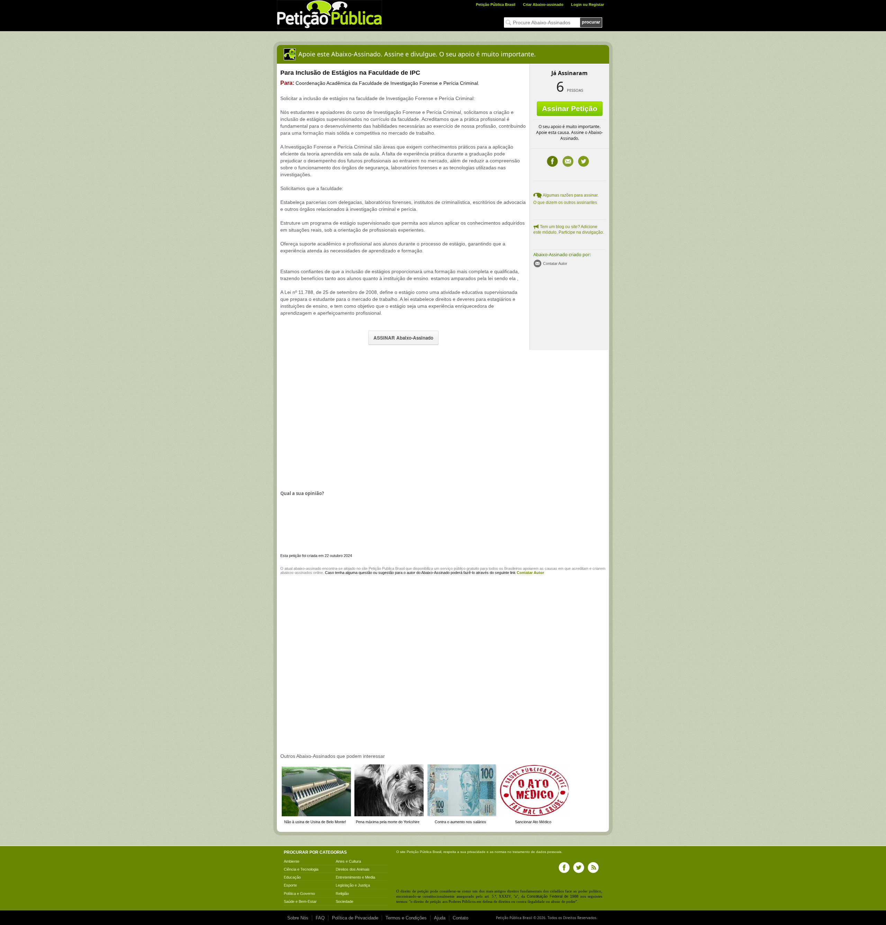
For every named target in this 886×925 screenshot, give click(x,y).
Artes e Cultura (348, 861)
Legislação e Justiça (353, 885)
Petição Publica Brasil (387, 568)
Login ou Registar (587, 4)
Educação (292, 877)
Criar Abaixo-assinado (543, 4)
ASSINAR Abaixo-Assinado (403, 337)
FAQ (320, 917)
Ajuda (439, 917)
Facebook (552, 161)
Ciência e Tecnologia (301, 869)
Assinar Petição (569, 109)
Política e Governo (299, 893)
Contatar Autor (555, 263)
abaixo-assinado (307, 568)
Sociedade (344, 901)
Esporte (290, 885)
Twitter (583, 161)
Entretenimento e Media (355, 877)
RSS (593, 867)
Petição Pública (419, 852)
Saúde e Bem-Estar (300, 901)
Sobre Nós (297, 917)
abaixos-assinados (296, 573)
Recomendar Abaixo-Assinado (567, 161)
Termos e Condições (406, 917)
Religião (342, 893)
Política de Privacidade (355, 917)
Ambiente (291, 861)
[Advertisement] (338, 419)
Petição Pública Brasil (495, 4)
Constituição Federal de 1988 (552, 896)
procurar (591, 22)
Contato (460, 917)
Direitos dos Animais (353, 869)
